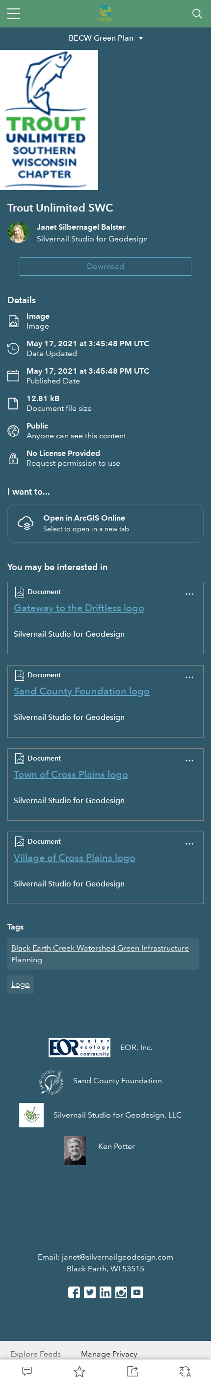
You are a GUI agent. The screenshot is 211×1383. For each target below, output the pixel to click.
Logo (20, 984)
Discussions (26, 1371)
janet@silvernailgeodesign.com (117, 1257)
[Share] (132, 1371)
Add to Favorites (79, 1371)
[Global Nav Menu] (14, 14)
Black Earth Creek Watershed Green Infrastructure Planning (100, 953)
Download (105, 266)
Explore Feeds (35, 1354)
